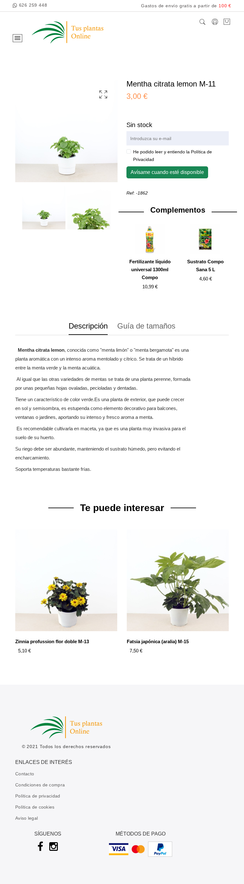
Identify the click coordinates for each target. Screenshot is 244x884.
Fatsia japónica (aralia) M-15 (158, 641)
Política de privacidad (37, 795)
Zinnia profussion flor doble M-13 (52, 641)
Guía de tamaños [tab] (146, 326)
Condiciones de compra (40, 784)
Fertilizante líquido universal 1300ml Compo (150, 269)
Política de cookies (35, 807)
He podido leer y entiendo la (172, 155)
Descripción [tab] (88, 326)
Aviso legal (26, 818)
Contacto (24, 773)
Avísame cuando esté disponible (167, 172)
